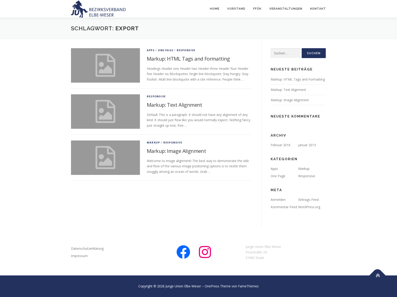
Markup (153, 142)
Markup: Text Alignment (174, 104)
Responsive (186, 50)
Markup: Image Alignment (176, 150)
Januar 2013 (307, 145)
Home (214, 8)
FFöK (257, 8)
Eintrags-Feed (308, 199)
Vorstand (236, 8)
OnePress (212, 286)
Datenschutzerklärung (87, 248)
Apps (151, 50)
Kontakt (318, 8)
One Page (165, 50)
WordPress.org (309, 207)
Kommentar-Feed (284, 207)
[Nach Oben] (377, 275)
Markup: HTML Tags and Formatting (188, 58)
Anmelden (278, 199)
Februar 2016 (280, 145)
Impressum (79, 256)
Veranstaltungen (285, 8)
